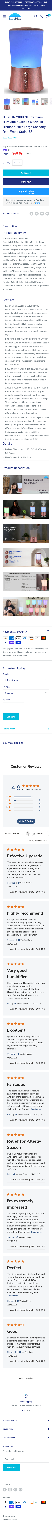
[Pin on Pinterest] (37, 213)
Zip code (6, 699)
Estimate (11, 716)
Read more (36, 1109)
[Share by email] (47, 213)
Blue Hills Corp (10, 138)
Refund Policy (9, 729)
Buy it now (26, 181)
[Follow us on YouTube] (20, 1489)
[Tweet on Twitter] (42, 213)
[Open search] (35, 16)
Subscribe (11, 1467)
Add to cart (26, 173)
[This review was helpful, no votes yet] (37, 891)
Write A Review (26, 821)
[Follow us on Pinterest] (15, 1489)
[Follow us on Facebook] (5, 1489)
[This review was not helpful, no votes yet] (42, 891)
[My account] (41, 16)
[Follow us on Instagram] (10, 1489)
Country (6, 674)
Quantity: (7, 162)
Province (6, 687)
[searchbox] (14, 833)
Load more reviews (26, 1378)
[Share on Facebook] (31, 213)
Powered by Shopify (10, 1519)
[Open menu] (4, 16)
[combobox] (38, 840)
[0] (47, 16)
